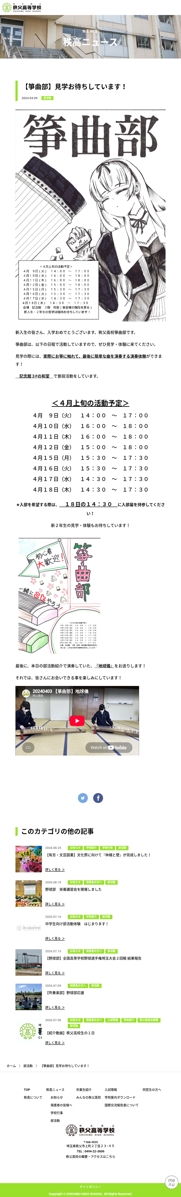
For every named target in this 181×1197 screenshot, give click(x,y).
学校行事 (107, 847)
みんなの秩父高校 (88, 1097)
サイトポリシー (90, 1187)
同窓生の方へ (152, 1089)
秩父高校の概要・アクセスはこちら (90, 1156)
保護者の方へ (94, 882)
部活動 (47, 98)
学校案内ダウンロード (120, 1097)
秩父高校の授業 (149, 1020)
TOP (27, 1089)
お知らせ (75, 847)
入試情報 (112, 1020)
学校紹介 (91, 847)
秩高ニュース (55, 1089)
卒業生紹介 (84, 1089)
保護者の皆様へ (61, 1105)
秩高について (33, 1097)
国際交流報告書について (122, 1105)
